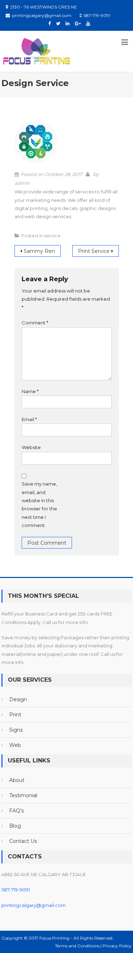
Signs (16, 730)
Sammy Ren (39, 251)
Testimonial (23, 795)
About (16, 780)
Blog (15, 826)
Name (30, 391)
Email (29, 419)
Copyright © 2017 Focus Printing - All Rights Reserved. (57, 938)
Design (18, 699)
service (52, 235)
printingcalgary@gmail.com (33, 905)
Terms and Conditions (77, 945)
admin (22, 183)
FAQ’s (16, 810)
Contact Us (23, 841)
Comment (35, 322)
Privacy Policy (117, 945)
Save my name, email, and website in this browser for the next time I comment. (39, 504)
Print (15, 714)
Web (15, 745)
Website (31, 447)
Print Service (94, 251)
